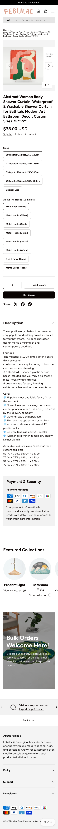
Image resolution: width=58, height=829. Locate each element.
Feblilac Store (16, 821)
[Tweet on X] (15, 304)
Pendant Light (14, 585)
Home (6, 30)
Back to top (29, 720)
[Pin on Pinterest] (29, 304)
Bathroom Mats (40, 587)
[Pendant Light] (14, 569)
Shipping (7, 134)
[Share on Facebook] (22, 304)
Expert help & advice (31, 709)
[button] (45, 11)
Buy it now (29, 295)
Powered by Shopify (32, 821)
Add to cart (39, 285)
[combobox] (29, 20)
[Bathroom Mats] (40, 569)
